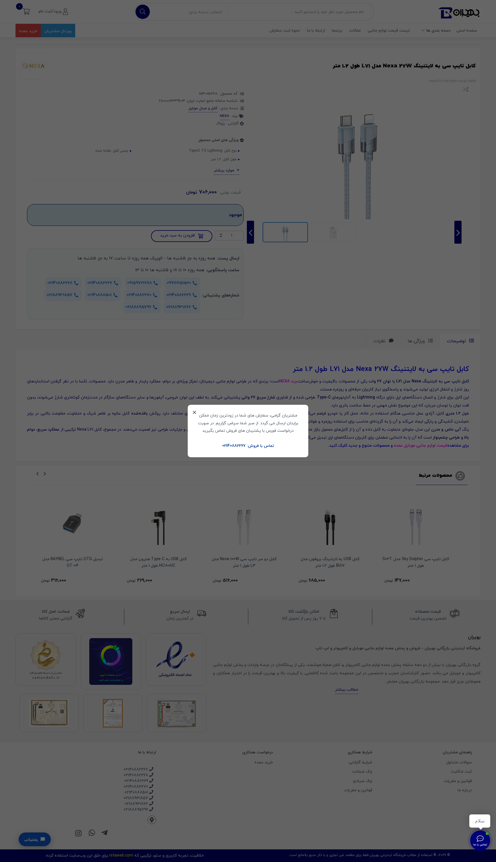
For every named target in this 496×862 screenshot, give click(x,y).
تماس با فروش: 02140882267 (248, 446)
